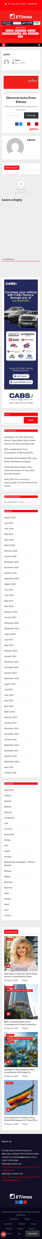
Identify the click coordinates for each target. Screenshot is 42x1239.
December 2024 (11, 623)
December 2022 (11, 728)
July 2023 (8, 689)
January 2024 (10, 656)
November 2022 (11, 734)
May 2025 (8, 601)
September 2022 (11, 745)
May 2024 (8, 645)
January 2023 (10, 723)
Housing (7, 856)
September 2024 (11, 628)
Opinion (7, 899)
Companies (9, 818)
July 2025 (8, 589)
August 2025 (10, 584)
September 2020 (11, 761)
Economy (8, 829)
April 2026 (9, 540)
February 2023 (10, 717)
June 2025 (9, 595)
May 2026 (8, 534)
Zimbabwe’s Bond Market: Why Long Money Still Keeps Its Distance (19, 1072)
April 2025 (9, 606)
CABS (20, 36)
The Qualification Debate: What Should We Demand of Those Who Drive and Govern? (19, 470)
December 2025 (11, 562)
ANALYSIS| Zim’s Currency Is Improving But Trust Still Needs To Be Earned (20, 482)
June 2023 (9, 695)
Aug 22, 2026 (12, 1124)
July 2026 (8, 523)
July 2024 (8, 639)
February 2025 (10, 612)
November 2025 (11, 567)
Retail (6, 904)
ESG (6, 845)
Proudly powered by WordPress (13, 1212)
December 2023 (11, 662)
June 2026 (9, 528)
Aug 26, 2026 (12, 1028)
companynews (33, 33)
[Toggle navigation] (39, 45)
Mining (7, 876)
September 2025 (11, 578)
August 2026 (10, 517)
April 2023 (9, 706)
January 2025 (10, 617)
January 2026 (10, 556)
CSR (6, 823)
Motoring (8, 882)
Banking (7, 806)
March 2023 (9, 712)
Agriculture (9, 790)
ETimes (24, 980)
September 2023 (11, 678)
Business (8, 812)
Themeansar (20, 1215)
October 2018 (10, 773)
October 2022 (10, 739)
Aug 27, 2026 (12, 980)
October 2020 (10, 756)
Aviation (7, 801)
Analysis (7, 795)
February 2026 (10, 551)
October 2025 (10, 573)
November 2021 (11, 750)
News (6, 893)
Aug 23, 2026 (12, 1076)
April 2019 (8, 767)
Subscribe (31, 115)
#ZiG (24, 33)
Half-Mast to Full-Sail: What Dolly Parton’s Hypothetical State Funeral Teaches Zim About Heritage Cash (19, 440)
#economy (31, 31)
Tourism (7, 915)
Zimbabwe (9, 31)
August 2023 (10, 684)
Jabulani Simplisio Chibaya (12, 33)
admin (17, 60)
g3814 (33, 129)
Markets (7, 871)
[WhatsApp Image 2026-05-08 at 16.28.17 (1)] (21, 342)
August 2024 (10, 634)
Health (7, 851)
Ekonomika (9, 834)
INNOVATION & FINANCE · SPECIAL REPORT (19, 990)
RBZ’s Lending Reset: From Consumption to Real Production (20, 1023)
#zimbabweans (20, 31)
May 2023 (8, 700)
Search (7, 414)
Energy (7, 840)
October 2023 (10, 673)
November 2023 (11, 667)
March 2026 (9, 545)
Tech (6, 910)
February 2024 (10, 650)
